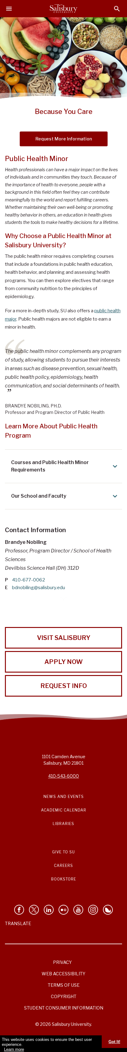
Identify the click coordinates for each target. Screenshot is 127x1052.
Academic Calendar (63, 810)
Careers (63, 865)
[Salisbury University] (63, 8)
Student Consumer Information (63, 1007)
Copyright (63, 996)
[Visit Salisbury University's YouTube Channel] (78, 910)
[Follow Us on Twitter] (34, 910)
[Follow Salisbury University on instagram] (93, 910)
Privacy (62, 962)
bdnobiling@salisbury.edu (38, 587)
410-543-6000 (63, 776)
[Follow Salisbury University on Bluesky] (108, 910)
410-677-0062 (28, 580)
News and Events (63, 796)
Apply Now (63, 662)
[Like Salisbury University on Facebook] (19, 910)
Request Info (63, 686)
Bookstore (63, 879)
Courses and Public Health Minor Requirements (50, 466)
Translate (18, 923)
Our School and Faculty (38, 496)
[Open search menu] (117, 9)
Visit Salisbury (63, 637)
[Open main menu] (9, 8)
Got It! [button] (114, 1041)
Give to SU (63, 852)
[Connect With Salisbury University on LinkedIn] (49, 910)
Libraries (63, 823)
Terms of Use (64, 985)
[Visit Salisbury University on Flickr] (63, 910)
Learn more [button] (14, 1049)
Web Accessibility (63, 973)
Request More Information (63, 138)
